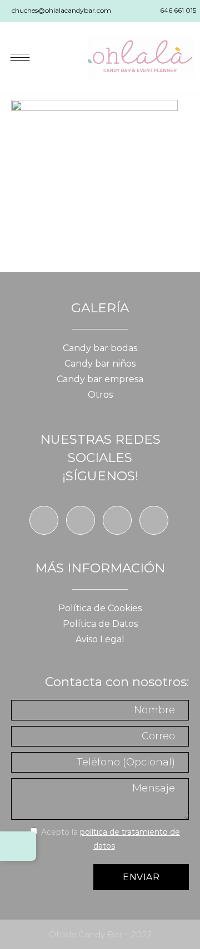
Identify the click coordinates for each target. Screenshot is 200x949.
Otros (100, 394)
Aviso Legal (100, 639)
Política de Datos (100, 623)
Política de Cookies (100, 608)
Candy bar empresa (100, 379)
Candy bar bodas (100, 348)
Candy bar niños (100, 363)
